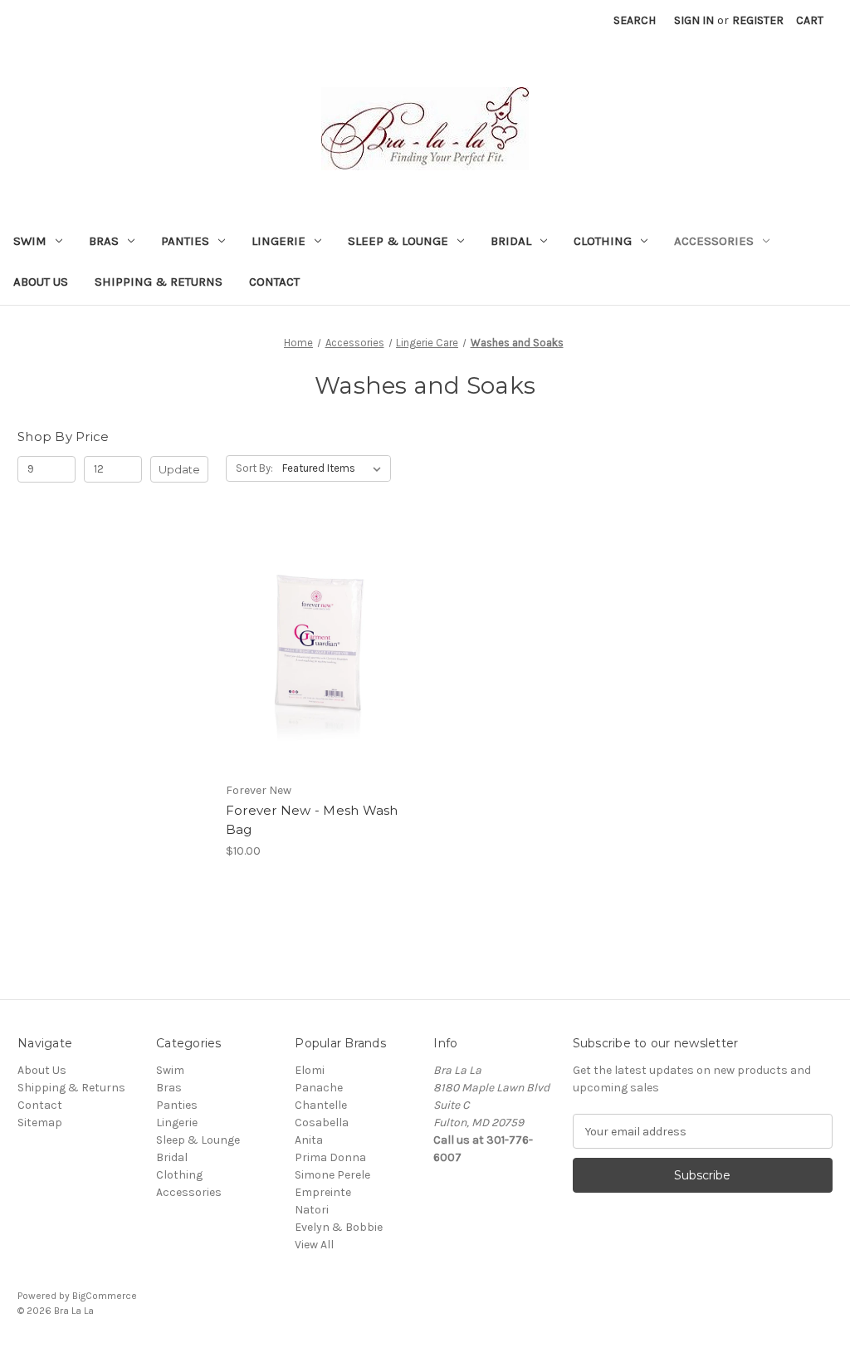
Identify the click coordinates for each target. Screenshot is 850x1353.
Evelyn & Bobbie (339, 1227)
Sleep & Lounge (398, 240)
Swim (29, 240)
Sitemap (39, 1122)
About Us (40, 281)
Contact (274, 281)
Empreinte (323, 1192)
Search (634, 20)
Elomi (310, 1070)
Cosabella (322, 1122)
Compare (315, 647)
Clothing (603, 240)
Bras (104, 240)
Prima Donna (330, 1157)
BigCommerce (104, 1296)
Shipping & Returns (158, 281)
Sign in (694, 20)
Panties (185, 240)
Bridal (511, 240)
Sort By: (254, 468)
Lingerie (278, 240)
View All (314, 1245)
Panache (319, 1088)
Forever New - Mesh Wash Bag (312, 819)
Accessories (714, 240)
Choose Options (321, 677)
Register (758, 20)
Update (179, 469)
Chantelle (321, 1105)
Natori (312, 1210)
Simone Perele (332, 1175)
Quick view (307, 618)
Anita (309, 1140)
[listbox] (335, 468)
